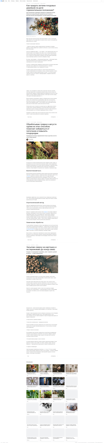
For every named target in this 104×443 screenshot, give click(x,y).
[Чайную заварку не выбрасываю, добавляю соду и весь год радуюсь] (32, 383)
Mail (1, 442)
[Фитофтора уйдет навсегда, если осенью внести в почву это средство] (58, 422)
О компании (3, 442)
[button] (42, 26)
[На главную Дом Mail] (3, 1)
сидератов (46, 211)
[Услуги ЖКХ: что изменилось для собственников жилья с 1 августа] (58, 383)
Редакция (76, 442)
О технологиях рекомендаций (90, 442)
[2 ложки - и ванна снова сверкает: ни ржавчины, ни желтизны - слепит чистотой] (45, 370)
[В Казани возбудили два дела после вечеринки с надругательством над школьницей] (58, 435)
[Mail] (1, 1)
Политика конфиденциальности (99, 442)
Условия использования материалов (82, 442)
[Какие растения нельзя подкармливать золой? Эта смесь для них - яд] (32, 370)
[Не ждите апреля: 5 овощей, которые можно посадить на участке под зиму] (71, 396)
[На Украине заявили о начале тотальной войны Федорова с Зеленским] (32, 435)
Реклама (7, 442)
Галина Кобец (31, 139)
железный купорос (30, 229)
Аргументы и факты (36, 3)
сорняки (28, 176)
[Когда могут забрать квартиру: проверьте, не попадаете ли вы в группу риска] (71, 422)
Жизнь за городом (43, 3)
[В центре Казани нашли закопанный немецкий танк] (32, 409)
